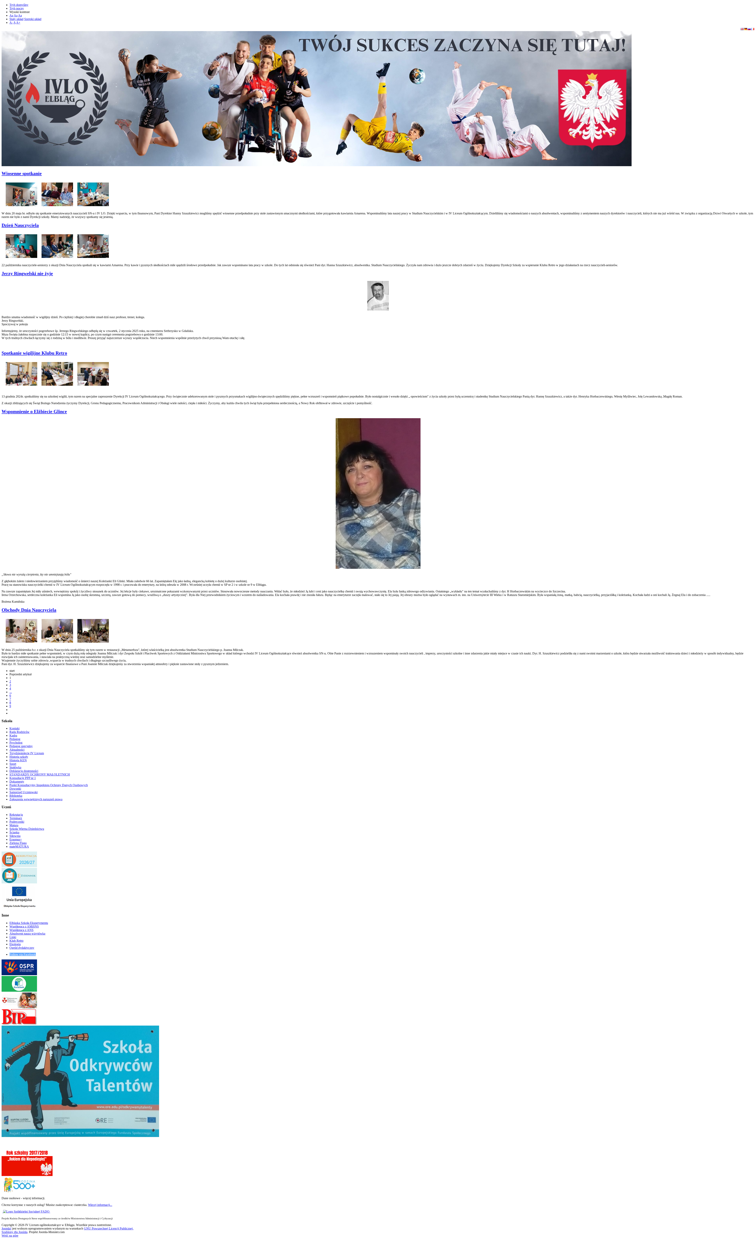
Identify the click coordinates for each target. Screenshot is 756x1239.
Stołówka (15, 767)
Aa (11, 15)
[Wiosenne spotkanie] (21, 193)
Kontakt (14, 728)
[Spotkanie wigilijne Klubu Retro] (21, 372)
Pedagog (14, 739)
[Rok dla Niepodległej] (27, 1175)
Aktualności (16, 749)
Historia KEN (18, 760)
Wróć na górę (10, 1235)
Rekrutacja (16, 814)
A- (11, 22)
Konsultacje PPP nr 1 (22, 778)
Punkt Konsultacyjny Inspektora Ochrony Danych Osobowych (48, 785)
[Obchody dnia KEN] (21, 629)
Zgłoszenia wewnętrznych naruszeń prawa (35, 799)
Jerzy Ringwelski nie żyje (27, 273)
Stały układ (16, 19)
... (10, 692)
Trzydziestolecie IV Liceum (26, 753)
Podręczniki (16, 821)
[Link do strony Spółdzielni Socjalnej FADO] (26, 1211)
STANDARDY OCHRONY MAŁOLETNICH (39, 774)
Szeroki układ (32, 19)
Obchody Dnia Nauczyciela (29, 610)
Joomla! (6, 1228)
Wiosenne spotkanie (22, 173)
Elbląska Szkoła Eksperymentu (28, 923)
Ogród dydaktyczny (21, 947)
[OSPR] (19, 974)
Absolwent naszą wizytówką (27, 933)
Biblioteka (15, 795)
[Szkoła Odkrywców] (80, 1136)
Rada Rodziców (19, 732)
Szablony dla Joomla (14, 1232)
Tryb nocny (16, 8)
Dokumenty (16, 781)
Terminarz (15, 818)
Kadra (13, 735)
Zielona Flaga (18, 843)
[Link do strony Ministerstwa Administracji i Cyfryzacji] (2, 1211)
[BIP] (19, 1023)
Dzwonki (15, 788)
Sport (12, 763)
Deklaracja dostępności (23, 771)
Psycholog (15, 742)
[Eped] (19, 1007)
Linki (12, 937)
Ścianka (14, 832)
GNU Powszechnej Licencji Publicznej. (108, 1228)
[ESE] (19, 907)
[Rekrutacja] (19, 866)
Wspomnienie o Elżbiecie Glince (34, 411)
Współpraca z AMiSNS (24, 926)
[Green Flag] (19, 990)
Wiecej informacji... (100, 1205)
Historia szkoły (18, 756)
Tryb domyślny (18, 4)
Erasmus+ (15, 839)
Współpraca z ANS (21, 930)
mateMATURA (19, 846)
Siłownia (14, 836)
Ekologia (15, 944)
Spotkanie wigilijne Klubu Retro (34, 353)
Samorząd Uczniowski (23, 792)
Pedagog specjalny (21, 746)
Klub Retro (16, 940)
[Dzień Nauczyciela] (21, 245)
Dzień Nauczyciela (20, 225)
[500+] (19, 1191)
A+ (18, 22)
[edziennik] (19, 882)
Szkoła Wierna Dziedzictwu (26, 828)
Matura (13, 825)
